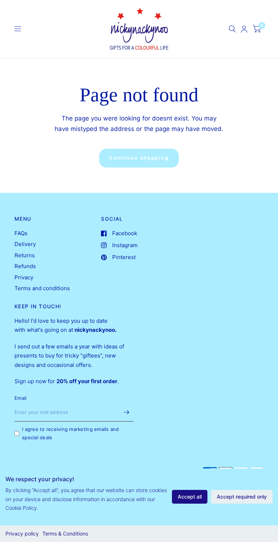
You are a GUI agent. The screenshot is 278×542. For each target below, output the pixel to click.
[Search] (232, 29)
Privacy (23, 277)
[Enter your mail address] (126, 412)
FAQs (21, 233)
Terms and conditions (42, 288)
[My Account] (244, 29)
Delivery (25, 244)
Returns (24, 255)
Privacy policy (22, 533)
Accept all (190, 497)
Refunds (25, 266)
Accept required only (242, 497)
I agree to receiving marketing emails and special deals (70, 433)
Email (20, 398)
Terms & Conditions (65, 533)
